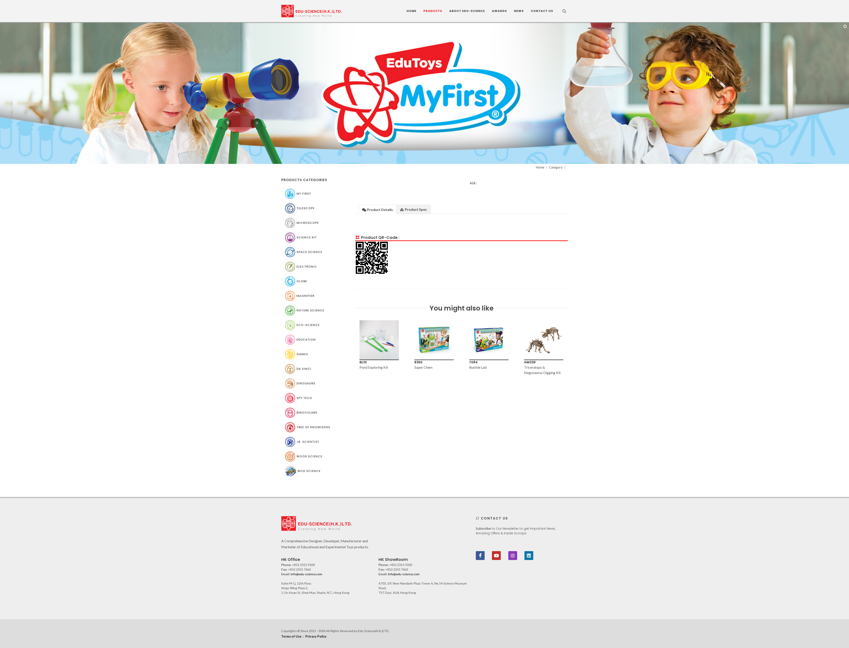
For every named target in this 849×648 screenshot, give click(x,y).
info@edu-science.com (306, 574)
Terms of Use (291, 636)
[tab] (377, 209)
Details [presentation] (380, 209)
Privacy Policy (316, 636)
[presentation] (351, 348)
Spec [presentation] (416, 209)
